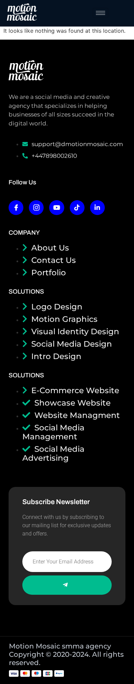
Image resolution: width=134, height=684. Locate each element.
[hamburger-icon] (100, 13)
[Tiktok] (77, 207)
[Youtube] (56, 207)
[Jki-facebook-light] (16, 207)
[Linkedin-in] (97, 207)
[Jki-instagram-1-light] (36, 207)
